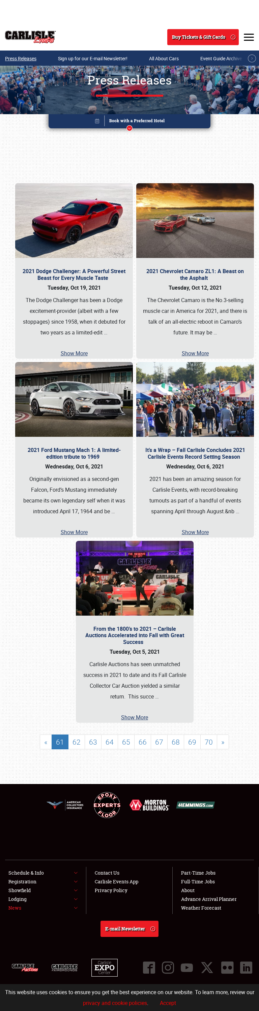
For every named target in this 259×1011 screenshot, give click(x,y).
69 (192, 742)
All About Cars (164, 58)
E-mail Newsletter (125, 928)
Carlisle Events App (116, 881)
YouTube (187, 967)
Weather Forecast (201, 908)
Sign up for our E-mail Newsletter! (92, 58)
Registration (22, 881)
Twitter (207, 967)
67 (159, 742)
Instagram (168, 967)
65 (126, 742)
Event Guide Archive (221, 58)
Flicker (227, 967)
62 (77, 742)
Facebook (149, 967)
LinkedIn (246, 967)
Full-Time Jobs (198, 881)
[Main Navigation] (249, 37)
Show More (74, 353)
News (14, 908)
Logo (30, 37)
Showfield (19, 890)
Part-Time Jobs (198, 873)
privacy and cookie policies (115, 1003)
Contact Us (107, 873)
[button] (129, 122)
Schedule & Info (26, 873)
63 (93, 742)
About (188, 890)
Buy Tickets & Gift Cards (198, 37)
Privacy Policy (111, 890)
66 (143, 742)
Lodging (17, 899)
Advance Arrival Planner (209, 899)
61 (60, 742)
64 (110, 742)
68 (176, 742)
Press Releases (20, 58)
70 (209, 742)
